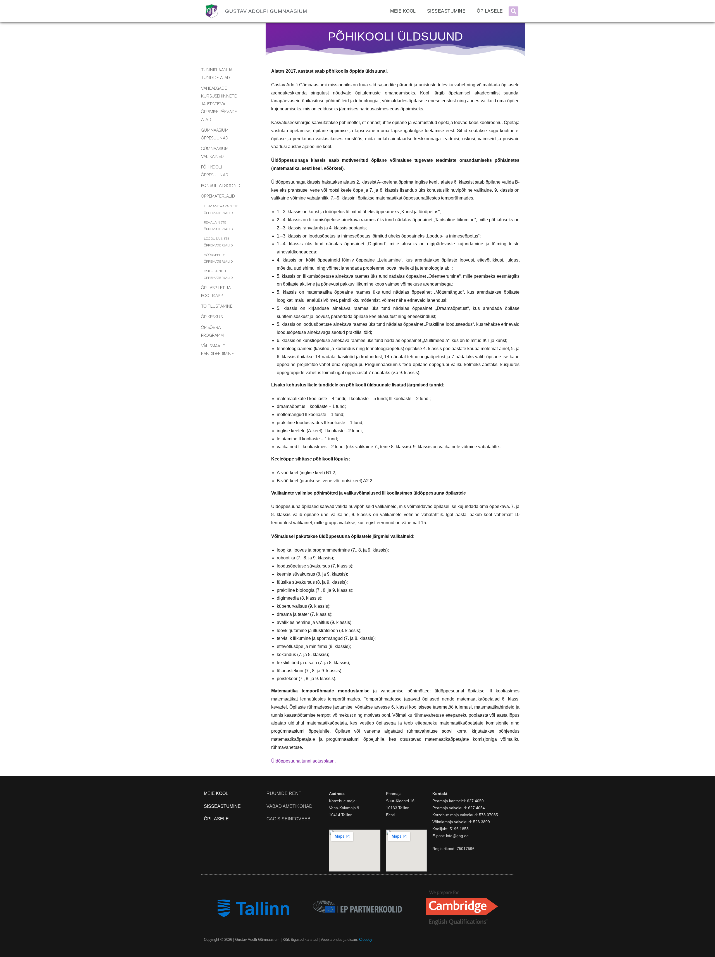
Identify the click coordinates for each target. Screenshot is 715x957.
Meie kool (403, 11)
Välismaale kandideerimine (217, 350)
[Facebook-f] (509, 940)
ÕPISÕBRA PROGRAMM (212, 331)
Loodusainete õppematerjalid (218, 242)
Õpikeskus (212, 317)
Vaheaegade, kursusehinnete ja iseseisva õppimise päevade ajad (219, 104)
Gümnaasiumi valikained (215, 152)
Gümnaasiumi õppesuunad (215, 134)
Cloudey (365, 939)
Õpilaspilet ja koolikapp (216, 292)
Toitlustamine (217, 306)
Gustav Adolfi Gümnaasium (266, 11)
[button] (513, 11)
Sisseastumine (446, 11)
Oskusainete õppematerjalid (218, 274)
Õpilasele (490, 11)
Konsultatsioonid (220, 185)
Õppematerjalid (218, 196)
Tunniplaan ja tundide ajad (217, 74)
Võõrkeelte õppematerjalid (218, 258)
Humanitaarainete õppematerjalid (221, 209)
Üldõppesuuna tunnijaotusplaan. (303, 761)
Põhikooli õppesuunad (214, 171)
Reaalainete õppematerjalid (218, 225)
